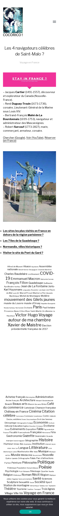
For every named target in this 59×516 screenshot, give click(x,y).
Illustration (28, 444)
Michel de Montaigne (30, 296)
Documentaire (31, 419)
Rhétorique (17, 475)
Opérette (14, 458)
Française (36, 432)
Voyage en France (29, 62)
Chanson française (45, 407)
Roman (26, 474)
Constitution (37, 416)
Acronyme (30, 397)
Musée (15, 455)
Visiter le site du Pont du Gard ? (23, 252)
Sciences (47, 478)
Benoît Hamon (23, 270)
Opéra (8, 458)
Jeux (13, 448)
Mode (36, 452)
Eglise (26, 426)
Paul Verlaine (49, 307)
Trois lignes (48, 488)
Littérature (38, 447)
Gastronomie (14, 435)
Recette (51, 471)
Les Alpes (42, 290)
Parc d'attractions (44, 458)
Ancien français (12, 400)
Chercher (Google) (14, 137)
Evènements (17, 429)
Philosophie (29, 462)
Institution (38, 443)
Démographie (22, 423)
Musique (43, 451)
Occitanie (28, 308)
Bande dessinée (47, 401)
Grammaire (40, 436)
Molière (45, 295)
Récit (36, 474)
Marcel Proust (26, 293)
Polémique (11, 468)
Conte (46, 416)
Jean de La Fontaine (34, 286)
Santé (37, 478)
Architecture (27, 400)
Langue (23, 448)
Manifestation (23, 452)
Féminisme (46, 433)
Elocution (32, 426)
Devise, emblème (14, 419)
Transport (37, 489)
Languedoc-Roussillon (30, 290)
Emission (39, 426)
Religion (8, 474)
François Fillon (17, 283)
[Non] (46, 505)
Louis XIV (16, 293)
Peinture (16, 462)
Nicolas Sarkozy (9, 308)
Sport (49, 482)
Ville (16, 493)
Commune (28, 416)
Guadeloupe (35, 283)
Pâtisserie (26, 471)
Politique (45, 462)
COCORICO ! (13, 35)
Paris (37, 307)
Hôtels (16, 444)
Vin (21, 493)
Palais (33, 458)
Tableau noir (43, 486)
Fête (53, 432)
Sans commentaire (25, 479)
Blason (31, 404)
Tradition (30, 489)
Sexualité (24, 482)
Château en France (16, 411)
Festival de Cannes (47, 279)
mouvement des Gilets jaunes (29, 299)
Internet (48, 444)
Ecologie (30, 423)
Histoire (46, 440)
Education (18, 426)
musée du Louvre (13, 303)
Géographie (31, 440)
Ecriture (51, 423)
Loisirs (14, 452)
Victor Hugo (26, 314)
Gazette (29, 436)
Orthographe (23, 458)
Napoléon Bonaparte (48, 304)
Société (40, 482)
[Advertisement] (29, 362)
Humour (8, 443)
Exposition (31, 429)
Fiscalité (13, 432)
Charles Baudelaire (15, 274)
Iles (21, 444)
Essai (7, 429)
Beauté (8, 404)
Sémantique (34, 486)
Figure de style (49, 429)
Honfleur (17, 287)
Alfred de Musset (15, 266)
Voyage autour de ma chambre (30, 317)
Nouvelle (48, 455)
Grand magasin (18, 441)
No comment (37, 455)
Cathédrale (29, 408)
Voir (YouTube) (34, 137)
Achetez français (15, 396)
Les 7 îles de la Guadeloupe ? (21, 240)
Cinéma (35, 411)
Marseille (49, 293)
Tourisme (21, 489)
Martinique (14, 296)
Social (32, 482)
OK (30, 512)
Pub (20, 471)
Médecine (26, 455)
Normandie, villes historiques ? (22, 246)
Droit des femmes (44, 419)
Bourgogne (33, 270)
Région (44, 474)
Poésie (45, 467)
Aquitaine (34, 267)
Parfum (7, 463)
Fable (40, 429)
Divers (23, 419)
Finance (6, 433)
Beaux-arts (20, 404)
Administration (44, 397)
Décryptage (10, 422)
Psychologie (11, 471)
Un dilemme (47, 311)
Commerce (20, 416)
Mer (31, 452)
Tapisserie (52, 486)
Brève (44, 404)
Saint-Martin (36, 311)
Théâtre (10, 489)
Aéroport (39, 401)
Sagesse (15, 479)
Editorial (8, 426)
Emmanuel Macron (25, 279)
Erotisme (49, 425)
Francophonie (24, 432)
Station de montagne (16, 485)
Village (9, 493)
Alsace (27, 266)
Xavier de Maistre (24, 324)
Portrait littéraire (32, 468)
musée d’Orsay (32, 303)
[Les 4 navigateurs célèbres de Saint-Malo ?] (29, 186)
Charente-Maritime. (45, 270)
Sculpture (12, 482)
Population (21, 468)
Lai (17, 448)
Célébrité (52, 416)
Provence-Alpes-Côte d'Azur (17, 311)
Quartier (44, 471)
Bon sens (38, 404)
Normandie (19, 308)
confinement (33, 274)
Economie (41, 422)
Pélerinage (35, 471)
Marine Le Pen (39, 293)
